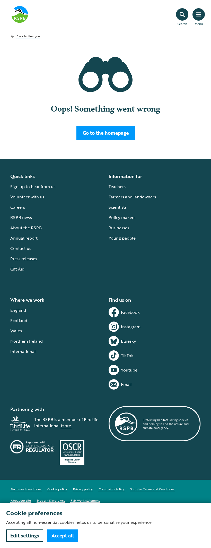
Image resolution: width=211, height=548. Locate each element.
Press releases (23, 259)
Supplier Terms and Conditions (152, 489)
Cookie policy (57, 489)
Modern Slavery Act (51, 500)
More (66, 426)
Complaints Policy (111, 489)
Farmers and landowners (132, 197)
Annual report (24, 238)
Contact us (20, 248)
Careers (17, 207)
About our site (21, 500)
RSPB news (21, 217)
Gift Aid (17, 269)
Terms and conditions (26, 489)
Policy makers (122, 217)
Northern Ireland (26, 341)
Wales (16, 331)
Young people (122, 238)
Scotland (18, 320)
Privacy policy (83, 489)
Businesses (119, 228)
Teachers (117, 186)
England (18, 310)
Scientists (118, 207)
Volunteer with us (27, 197)
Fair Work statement (85, 500)
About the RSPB (26, 228)
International (23, 351)
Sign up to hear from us (32, 186)
